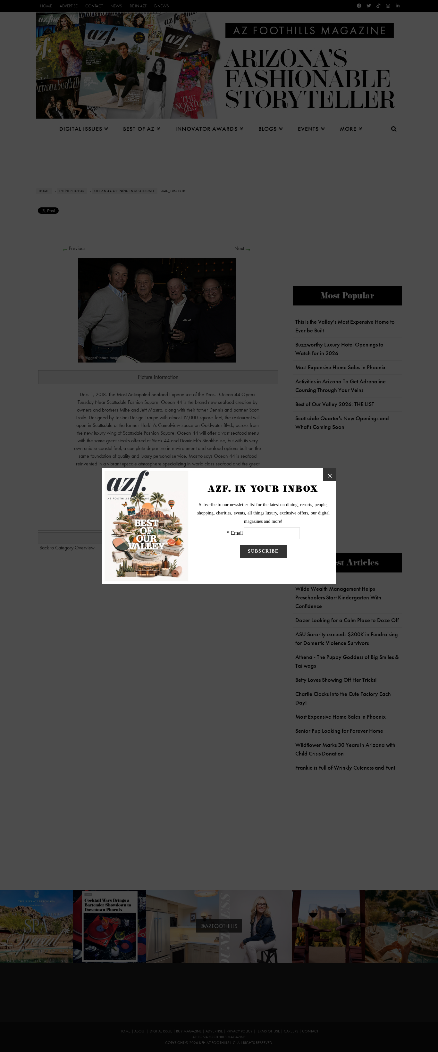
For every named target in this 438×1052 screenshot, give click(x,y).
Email (237, 533)
